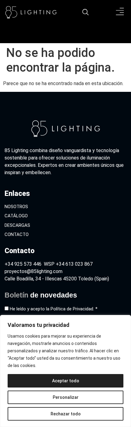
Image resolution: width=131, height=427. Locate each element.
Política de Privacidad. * (74, 309)
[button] (120, 12)
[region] (65, 371)
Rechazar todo (66, 413)
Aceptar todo (65, 380)
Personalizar (66, 397)
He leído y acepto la (53, 309)
